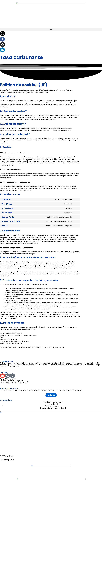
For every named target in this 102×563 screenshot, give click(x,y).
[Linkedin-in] (2, 49)
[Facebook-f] (2, 39)
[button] (51, 29)
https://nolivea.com (16, 101)
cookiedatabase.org (40, 347)
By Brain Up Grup (7, 460)
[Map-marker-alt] (12, 375)
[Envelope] (2, 375)
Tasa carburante (21, 57)
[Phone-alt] (7, 375)
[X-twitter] (2, 33)
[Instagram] (2, 44)
